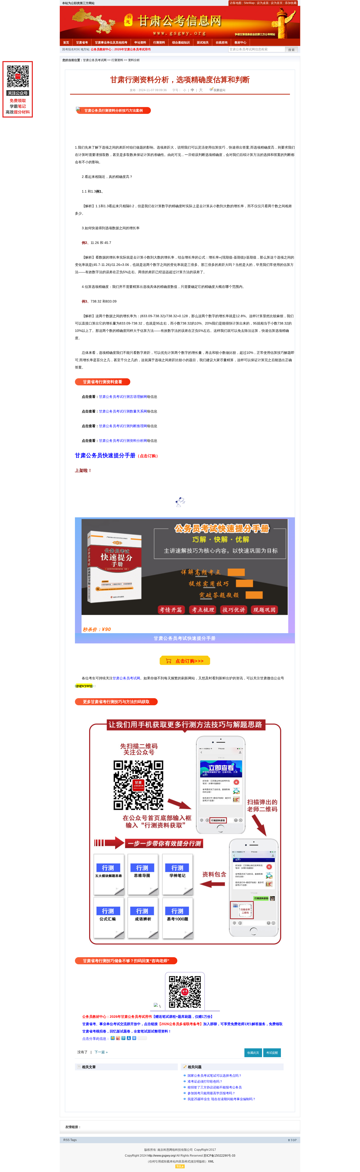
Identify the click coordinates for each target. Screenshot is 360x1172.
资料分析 (134, 60)
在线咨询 (222, 42)
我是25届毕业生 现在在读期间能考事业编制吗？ (222, 1099)
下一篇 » (101, 1052)
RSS (66, 1140)
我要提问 (219, 90)
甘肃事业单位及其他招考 (111, 42)
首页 (66, 42)
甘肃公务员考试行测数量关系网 (123, 411)
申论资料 (140, 42)
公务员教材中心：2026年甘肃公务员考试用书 (121, 49)
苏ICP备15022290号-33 (219, 1155)
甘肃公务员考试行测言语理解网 (123, 397)
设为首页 (277, 3)
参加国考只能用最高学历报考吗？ (211, 1093)
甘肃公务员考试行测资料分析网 (123, 441)
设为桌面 (263, 3)
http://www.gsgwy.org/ (161, 1155)
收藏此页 (253, 1052)
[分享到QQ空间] (112, 1038)
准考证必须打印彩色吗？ (205, 1081)
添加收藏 (291, 3)
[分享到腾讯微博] (123, 1038)
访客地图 (235, 3)
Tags (73, 1140)
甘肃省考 (82, 42)
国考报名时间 (71, 49)
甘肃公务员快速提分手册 (105, 455)
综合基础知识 (181, 42)
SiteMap (249, 3)
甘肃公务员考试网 (95, 60)
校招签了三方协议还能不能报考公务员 (215, 1087)
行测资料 (159, 42)
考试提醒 (272, 1052)
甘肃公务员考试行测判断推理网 (123, 426)
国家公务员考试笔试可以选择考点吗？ (215, 1075)
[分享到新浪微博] (117, 1038)
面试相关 (203, 42)
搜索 (291, 50)
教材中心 (240, 42)
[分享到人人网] (128, 1038)
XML (211, 1161)
